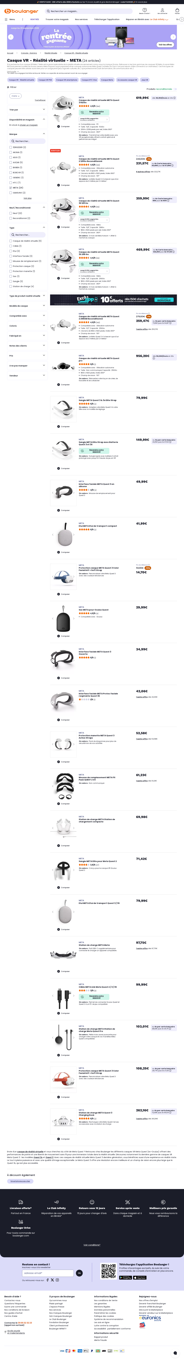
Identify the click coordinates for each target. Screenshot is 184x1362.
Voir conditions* (92, 1245)
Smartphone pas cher (20, 1181)
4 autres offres (143, 172)
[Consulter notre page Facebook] (47, 1280)
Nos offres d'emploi (148, 1300)
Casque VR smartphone (66, 80)
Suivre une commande (15, 1306)
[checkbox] (10, 147)
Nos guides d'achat (13, 1313)
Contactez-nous (12, 1300)
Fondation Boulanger (59, 1322)
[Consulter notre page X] (52, 1280)
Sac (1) (16, 276)
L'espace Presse (56, 1306)
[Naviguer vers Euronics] (159, 1318)
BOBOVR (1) (18, 172)
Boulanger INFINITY (57, 1328)
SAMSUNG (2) (19, 192)
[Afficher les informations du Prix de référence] (149, 156)
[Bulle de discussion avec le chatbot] (175, 1353)
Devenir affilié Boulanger (150, 1306)
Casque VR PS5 (45, 80)
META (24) (18, 187)
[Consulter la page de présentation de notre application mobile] (125, 1278)
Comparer (65, 126)
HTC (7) (17, 182)
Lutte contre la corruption (106, 1325)
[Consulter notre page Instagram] (57, 1280)
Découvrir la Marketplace (151, 1309)
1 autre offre (142, 329)
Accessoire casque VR (127, 80)
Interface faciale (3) (22, 256)
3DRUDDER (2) (19, 147)
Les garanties (100, 1303)
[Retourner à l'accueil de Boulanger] (21, 11)
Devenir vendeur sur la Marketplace (156, 1313)
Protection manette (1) (24, 271)
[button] (182, 19)
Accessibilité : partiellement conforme (112, 1328)
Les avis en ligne (101, 1322)
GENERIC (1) (18, 177)
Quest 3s (38, 1157)
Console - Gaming (29, 53)
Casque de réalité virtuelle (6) (27, 241)
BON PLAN (55, 150)
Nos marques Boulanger (60, 1313)
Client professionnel (58, 1325)
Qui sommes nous (58, 1300)
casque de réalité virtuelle (30, 1151)
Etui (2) (16, 251)
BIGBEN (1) (17, 167)
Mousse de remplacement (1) (27, 261)
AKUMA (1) (17, 152)
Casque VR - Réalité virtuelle (21, 80)
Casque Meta (107, 80)
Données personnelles (104, 1309)
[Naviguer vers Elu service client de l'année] (159, 1325)
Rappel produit (101, 1337)
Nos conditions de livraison (16, 1309)
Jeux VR (144, 80)
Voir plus (28, 198)
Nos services (55, 1309)
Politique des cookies (104, 1316)
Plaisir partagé (56, 1303)
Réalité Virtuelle (51, 53)
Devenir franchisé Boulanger (152, 1303)
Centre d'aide (10, 1316)
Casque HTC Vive (89, 80)
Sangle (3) (18, 281)
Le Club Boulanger (57, 1319)
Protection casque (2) (23, 266)
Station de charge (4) (23, 286)
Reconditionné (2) (21, 218)
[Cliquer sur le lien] (92, 37)
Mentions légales (102, 1306)
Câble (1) (17, 246)
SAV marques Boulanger (60, 1316)
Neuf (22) (17, 213)
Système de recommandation (108, 1319)
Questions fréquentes (14, 1303)
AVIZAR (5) (18, 162)
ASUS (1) (17, 157)
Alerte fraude (100, 1340)
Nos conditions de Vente (105, 1300)
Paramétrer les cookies (105, 1313)
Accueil (10, 53)
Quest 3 (49, 1157)
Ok (79, 1273)
